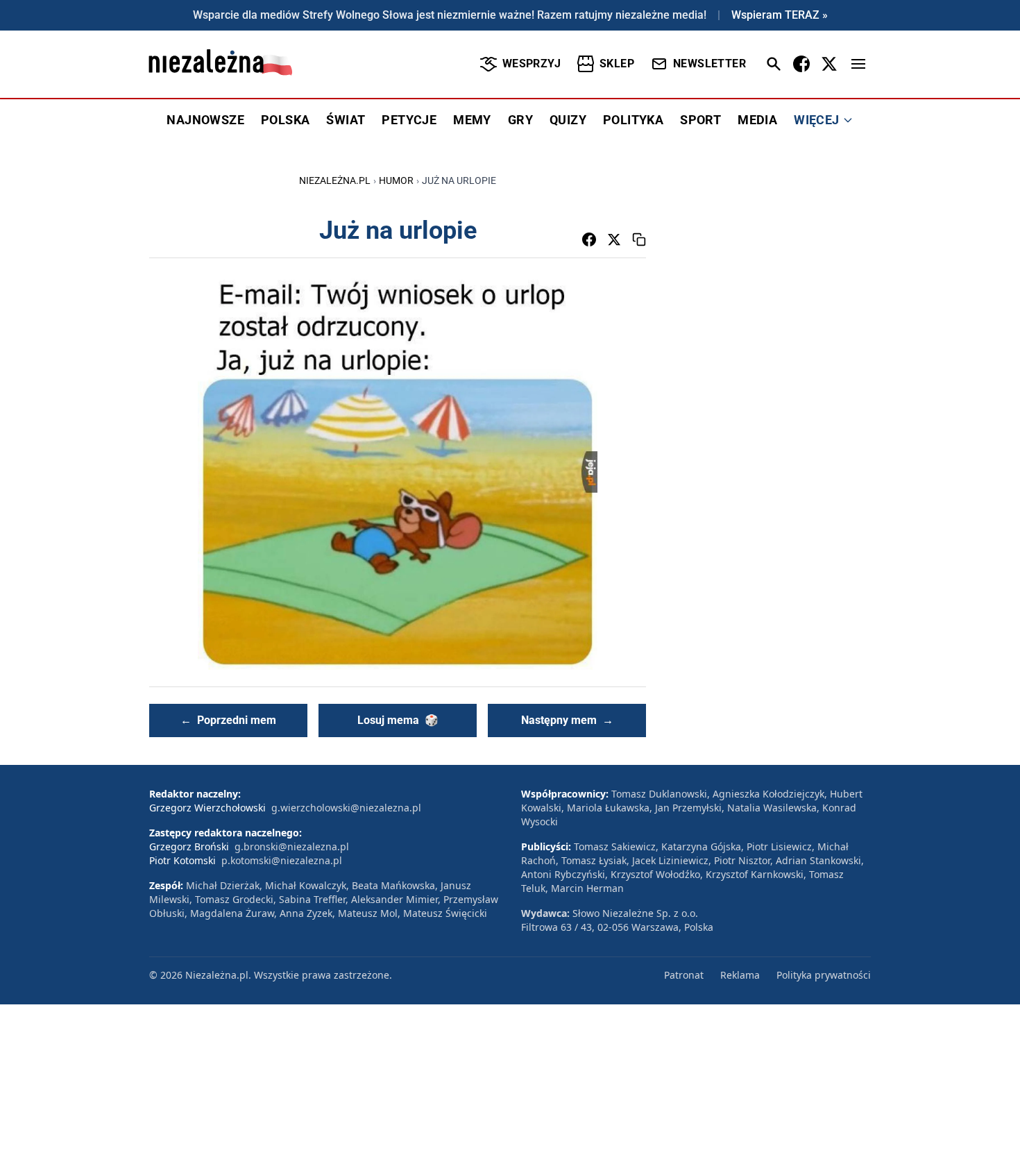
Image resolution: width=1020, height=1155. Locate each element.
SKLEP (617, 63)
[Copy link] (639, 239)
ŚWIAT (345, 119)
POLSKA (285, 119)
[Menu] (858, 63)
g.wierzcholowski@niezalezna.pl (346, 807)
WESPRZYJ (531, 63)
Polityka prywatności (823, 974)
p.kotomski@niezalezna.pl (281, 860)
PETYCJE (409, 119)
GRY (520, 119)
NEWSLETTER (709, 63)
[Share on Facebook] (589, 239)
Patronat (684, 974)
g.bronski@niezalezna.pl (292, 846)
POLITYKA (633, 119)
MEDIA (757, 119)
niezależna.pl (335, 180)
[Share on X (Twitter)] (614, 239)
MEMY (472, 119)
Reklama (740, 974)
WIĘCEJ (816, 119)
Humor (396, 180)
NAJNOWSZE (205, 119)
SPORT (700, 119)
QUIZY (568, 119)
